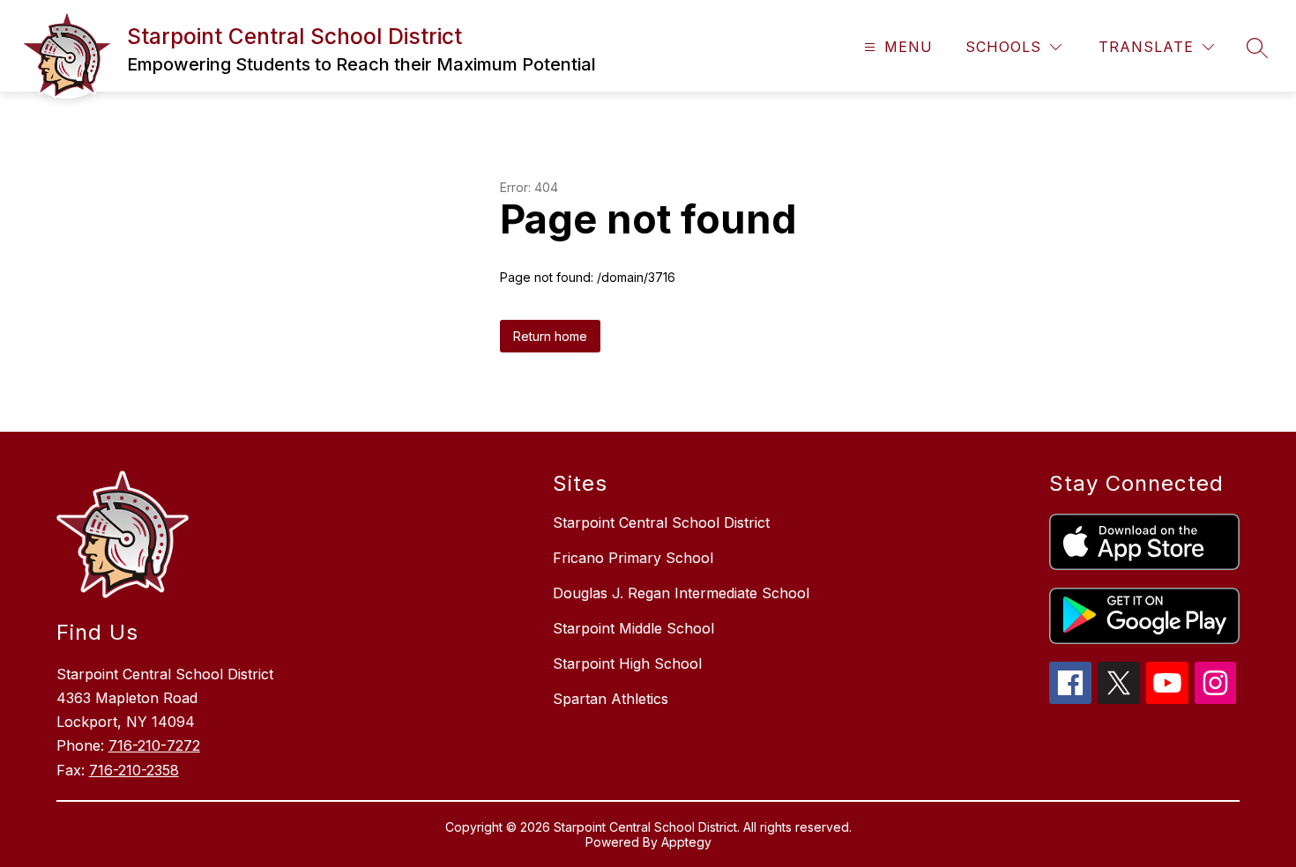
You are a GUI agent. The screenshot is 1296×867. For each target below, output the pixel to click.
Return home (550, 336)
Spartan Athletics (610, 699)
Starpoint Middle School (633, 628)
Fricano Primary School (633, 558)
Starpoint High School (627, 663)
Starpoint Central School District (661, 522)
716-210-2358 (134, 770)
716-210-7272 (154, 745)
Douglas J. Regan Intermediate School (681, 593)
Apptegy (686, 841)
